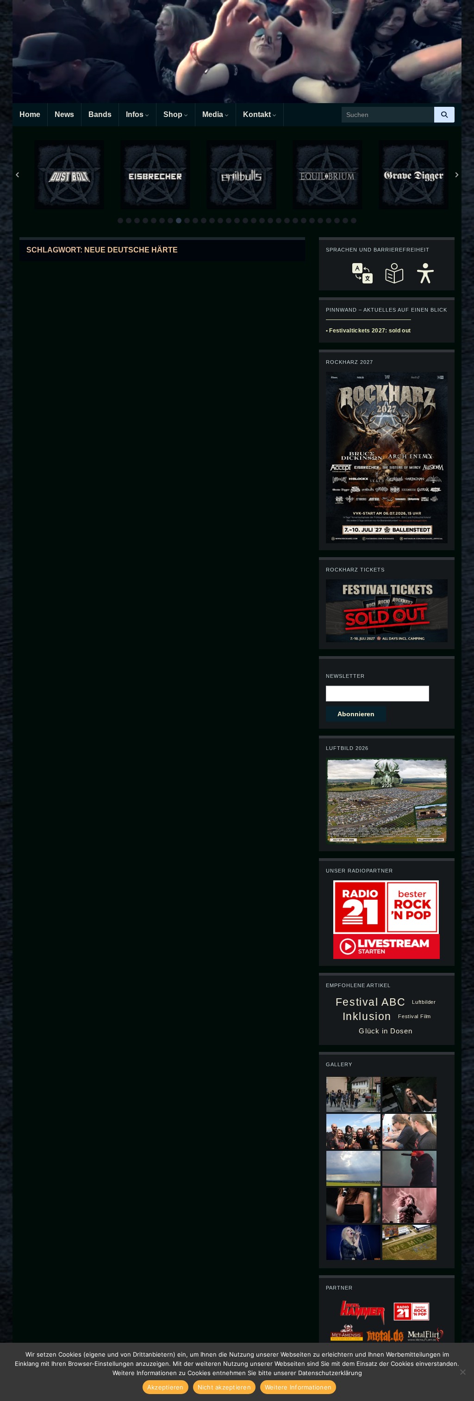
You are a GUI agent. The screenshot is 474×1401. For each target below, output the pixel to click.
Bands (100, 114)
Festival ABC (370, 1002)
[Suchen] (444, 115)
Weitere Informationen (298, 1387)
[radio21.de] (386, 906)
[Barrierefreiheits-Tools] (425, 273)
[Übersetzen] (362, 273)
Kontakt (258, 114)
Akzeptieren (165, 1387)
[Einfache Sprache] (394, 273)
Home (29, 114)
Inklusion (367, 1016)
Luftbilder (424, 1002)
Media (213, 114)
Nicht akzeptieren (224, 1387)
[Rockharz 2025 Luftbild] (387, 800)
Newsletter (345, 676)
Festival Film (414, 1016)
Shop (173, 114)
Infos (135, 114)
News (64, 114)
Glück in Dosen (385, 1031)
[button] (120, 220)
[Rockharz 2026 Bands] (387, 457)
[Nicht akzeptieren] (462, 1371)
